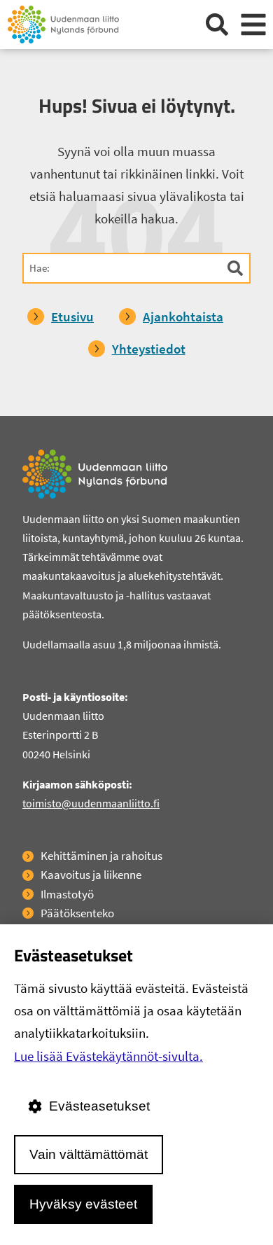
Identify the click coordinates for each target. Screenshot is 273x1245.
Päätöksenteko (77, 913)
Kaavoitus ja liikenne (91, 874)
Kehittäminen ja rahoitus (101, 855)
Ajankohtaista (183, 316)
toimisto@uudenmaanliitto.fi (91, 803)
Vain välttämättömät (88, 1154)
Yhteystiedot (149, 348)
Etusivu (72, 316)
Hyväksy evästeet (83, 1204)
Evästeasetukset (99, 1106)
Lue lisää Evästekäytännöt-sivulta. (108, 1056)
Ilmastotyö (67, 894)
